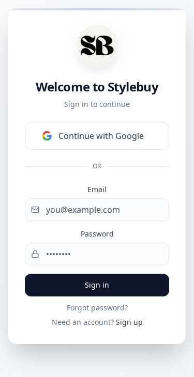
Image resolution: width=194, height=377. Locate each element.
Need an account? (97, 322)
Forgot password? (97, 307)
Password (97, 234)
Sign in (97, 285)
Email (97, 189)
